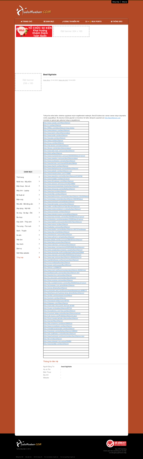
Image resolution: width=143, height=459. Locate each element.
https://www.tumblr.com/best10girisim (55, 135)
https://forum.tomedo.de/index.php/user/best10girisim (60, 318)
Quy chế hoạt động (120, 449)
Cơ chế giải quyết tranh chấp (117, 453)
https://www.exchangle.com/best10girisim (56, 212)
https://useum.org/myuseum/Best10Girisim (57, 265)
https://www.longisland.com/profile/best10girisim (59, 201)
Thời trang (20, 177)
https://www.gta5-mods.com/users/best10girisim (59, 151)
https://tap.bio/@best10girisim (53, 321)
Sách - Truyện (21, 231)
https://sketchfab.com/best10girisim (55, 194)
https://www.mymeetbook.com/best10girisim (57, 326)
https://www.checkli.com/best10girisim (55, 166)
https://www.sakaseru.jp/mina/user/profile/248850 (59, 184)
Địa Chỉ (45, 375)
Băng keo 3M (19, 457)
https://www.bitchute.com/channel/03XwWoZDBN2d (60, 163)
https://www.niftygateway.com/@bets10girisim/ (58, 181)
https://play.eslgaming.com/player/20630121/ (57, 323)
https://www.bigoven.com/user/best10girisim (57, 234)
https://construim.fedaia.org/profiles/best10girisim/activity (62, 313)
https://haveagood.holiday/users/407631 (56, 301)
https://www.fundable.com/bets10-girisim (56, 179)
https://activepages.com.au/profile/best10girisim (59, 285)
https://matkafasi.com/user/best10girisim (56, 227)
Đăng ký (124, 2)
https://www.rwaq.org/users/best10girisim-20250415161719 (62, 257)
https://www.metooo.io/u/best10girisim (55, 224)
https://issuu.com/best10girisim (53, 143)
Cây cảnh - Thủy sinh (24, 222)
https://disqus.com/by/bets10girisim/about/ (57, 148)
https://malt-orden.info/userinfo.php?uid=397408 (58, 306)
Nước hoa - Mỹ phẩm (24, 181)
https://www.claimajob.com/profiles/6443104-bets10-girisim (62, 255)
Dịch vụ (19, 248)
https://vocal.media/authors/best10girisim (56, 262)
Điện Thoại (47, 372)
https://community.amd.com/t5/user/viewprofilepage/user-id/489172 (65, 290)
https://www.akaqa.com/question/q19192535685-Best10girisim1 (63, 247)
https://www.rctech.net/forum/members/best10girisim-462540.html (64, 270)
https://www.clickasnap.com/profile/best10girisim (59, 189)
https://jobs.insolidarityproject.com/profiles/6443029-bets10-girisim (64, 283)
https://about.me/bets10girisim (53, 140)
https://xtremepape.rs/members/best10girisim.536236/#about (63, 199)
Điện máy (20, 199)
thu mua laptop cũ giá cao (51, 457)
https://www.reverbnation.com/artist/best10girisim (59, 161)
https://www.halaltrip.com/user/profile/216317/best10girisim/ (62, 222)
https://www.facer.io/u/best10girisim (54, 191)
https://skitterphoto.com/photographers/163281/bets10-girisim (63, 219)
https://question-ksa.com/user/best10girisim (57, 275)
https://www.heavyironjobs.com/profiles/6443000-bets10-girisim (63, 217)
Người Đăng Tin (48, 366)
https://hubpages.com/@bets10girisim (55, 303)
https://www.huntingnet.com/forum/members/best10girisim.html (63, 336)
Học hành (20, 244)
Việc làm (20, 239)
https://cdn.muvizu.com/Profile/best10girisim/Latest (60, 316)
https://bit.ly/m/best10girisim (52, 339)
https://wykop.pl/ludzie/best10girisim (55, 288)
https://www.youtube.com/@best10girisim (56, 123)
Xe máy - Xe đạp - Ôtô (24, 213)
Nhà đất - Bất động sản (25, 204)
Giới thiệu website (23, 253)
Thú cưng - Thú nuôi (24, 226)
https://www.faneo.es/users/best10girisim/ (56, 242)
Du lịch (19, 235)
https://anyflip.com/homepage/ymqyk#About (57, 295)
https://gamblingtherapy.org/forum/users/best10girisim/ (61, 260)
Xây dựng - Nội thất (23, 208)
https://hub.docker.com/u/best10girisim (56, 145)
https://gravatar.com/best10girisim (54, 138)
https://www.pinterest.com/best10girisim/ (56, 130)
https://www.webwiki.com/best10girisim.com (57, 171)
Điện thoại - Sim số (23, 186)
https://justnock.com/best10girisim (54, 298)
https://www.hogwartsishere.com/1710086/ (57, 173)
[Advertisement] (95, 11)
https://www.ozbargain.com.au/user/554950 (57, 341)
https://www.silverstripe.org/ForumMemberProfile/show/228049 (63, 252)
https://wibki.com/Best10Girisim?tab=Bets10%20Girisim (61, 206)
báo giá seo (28, 457)
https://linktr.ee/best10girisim (52, 153)
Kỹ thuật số (20, 195)
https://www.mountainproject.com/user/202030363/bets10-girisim (64, 156)
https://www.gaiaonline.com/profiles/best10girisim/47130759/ (62, 176)
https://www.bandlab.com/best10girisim (56, 344)
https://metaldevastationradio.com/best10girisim (59, 328)
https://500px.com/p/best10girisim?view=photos (58, 128)
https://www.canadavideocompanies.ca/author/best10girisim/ (63, 250)
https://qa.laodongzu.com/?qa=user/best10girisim (59, 311)
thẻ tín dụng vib (38, 457)
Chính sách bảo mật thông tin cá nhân (114, 451)
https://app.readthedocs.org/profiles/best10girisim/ (59, 333)
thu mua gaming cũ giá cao (67, 457)
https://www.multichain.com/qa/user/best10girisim (59, 245)
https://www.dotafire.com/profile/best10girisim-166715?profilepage (64, 229)
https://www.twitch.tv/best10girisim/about (56, 133)
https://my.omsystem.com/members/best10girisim (59, 278)
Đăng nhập (116, 2)
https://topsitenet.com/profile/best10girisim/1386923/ (60, 331)
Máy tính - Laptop (23, 190)
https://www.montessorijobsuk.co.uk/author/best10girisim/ (62, 209)
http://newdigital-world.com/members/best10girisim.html (61, 273)
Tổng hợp (20, 257)
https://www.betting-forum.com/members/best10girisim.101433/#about (66, 196)
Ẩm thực (19, 217)
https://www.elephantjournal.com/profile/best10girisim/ (60, 168)
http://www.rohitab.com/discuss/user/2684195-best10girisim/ (62, 240)
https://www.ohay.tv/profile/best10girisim (56, 232)
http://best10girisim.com (113, 118)
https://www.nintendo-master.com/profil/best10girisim (60, 214)
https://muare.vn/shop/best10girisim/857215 (57, 308)
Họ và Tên (46, 369)
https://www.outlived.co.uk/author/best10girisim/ (58, 237)
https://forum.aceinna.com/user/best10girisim (58, 280)
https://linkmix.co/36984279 (52, 267)
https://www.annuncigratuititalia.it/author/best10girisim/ (61, 186)
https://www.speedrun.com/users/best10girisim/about (60, 158)
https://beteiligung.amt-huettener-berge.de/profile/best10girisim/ (63, 293)
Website (46, 378)
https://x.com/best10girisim (52, 125)
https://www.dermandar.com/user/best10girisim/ (58, 204)
